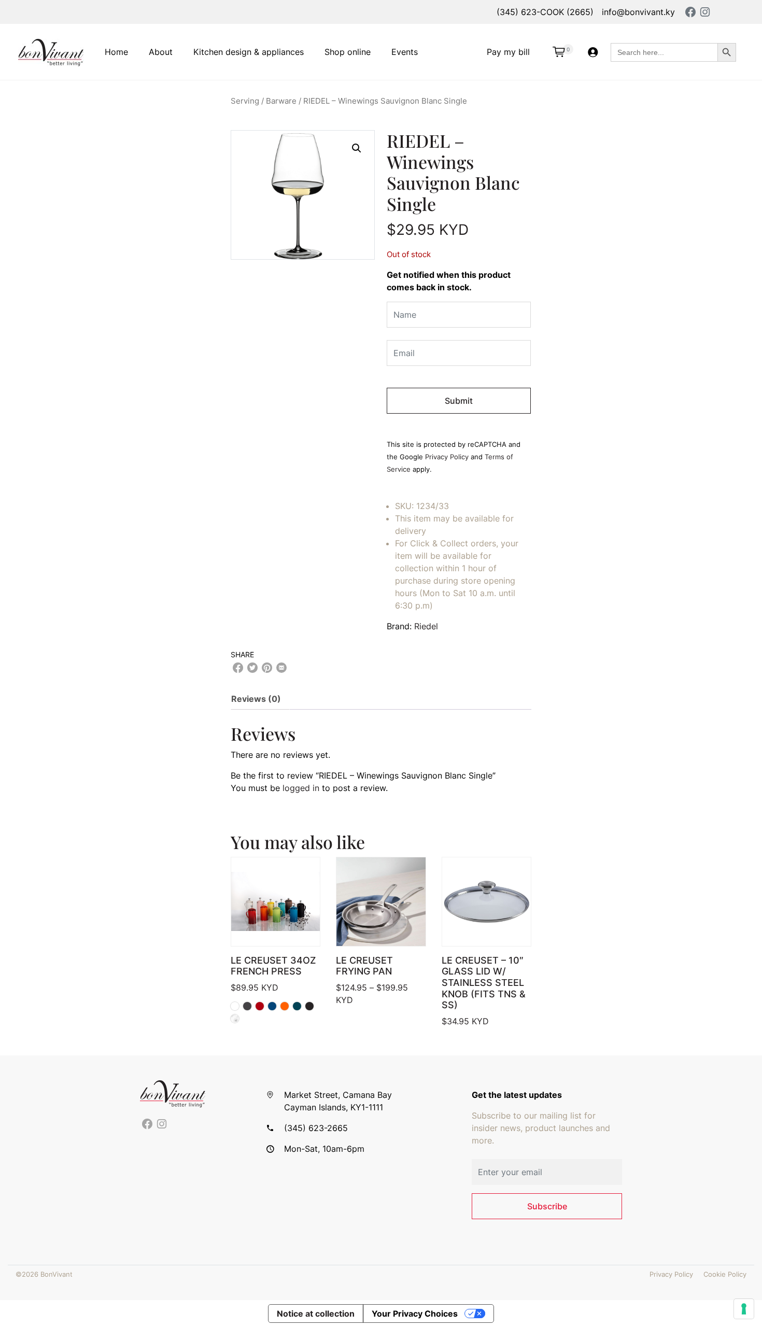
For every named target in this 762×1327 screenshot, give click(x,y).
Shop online (347, 52)
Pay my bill (508, 52)
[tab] (260, 699)
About (161, 52)
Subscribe (547, 1206)
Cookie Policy (724, 1274)
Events (404, 52)
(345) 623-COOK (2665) (545, 12)
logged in (301, 788)
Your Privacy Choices (415, 1313)
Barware (281, 101)
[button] (356, 148)
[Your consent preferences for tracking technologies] (744, 1309)
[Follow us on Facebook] (147, 1124)
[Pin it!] (267, 667)
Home (116, 52)
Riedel (426, 626)
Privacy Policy (447, 457)
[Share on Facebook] (238, 667)
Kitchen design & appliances (248, 52)
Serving (245, 101)
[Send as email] (281, 667)
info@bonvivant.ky (638, 12)
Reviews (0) (256, 699)
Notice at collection (316, 1313)
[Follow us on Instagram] (161, 1124)
